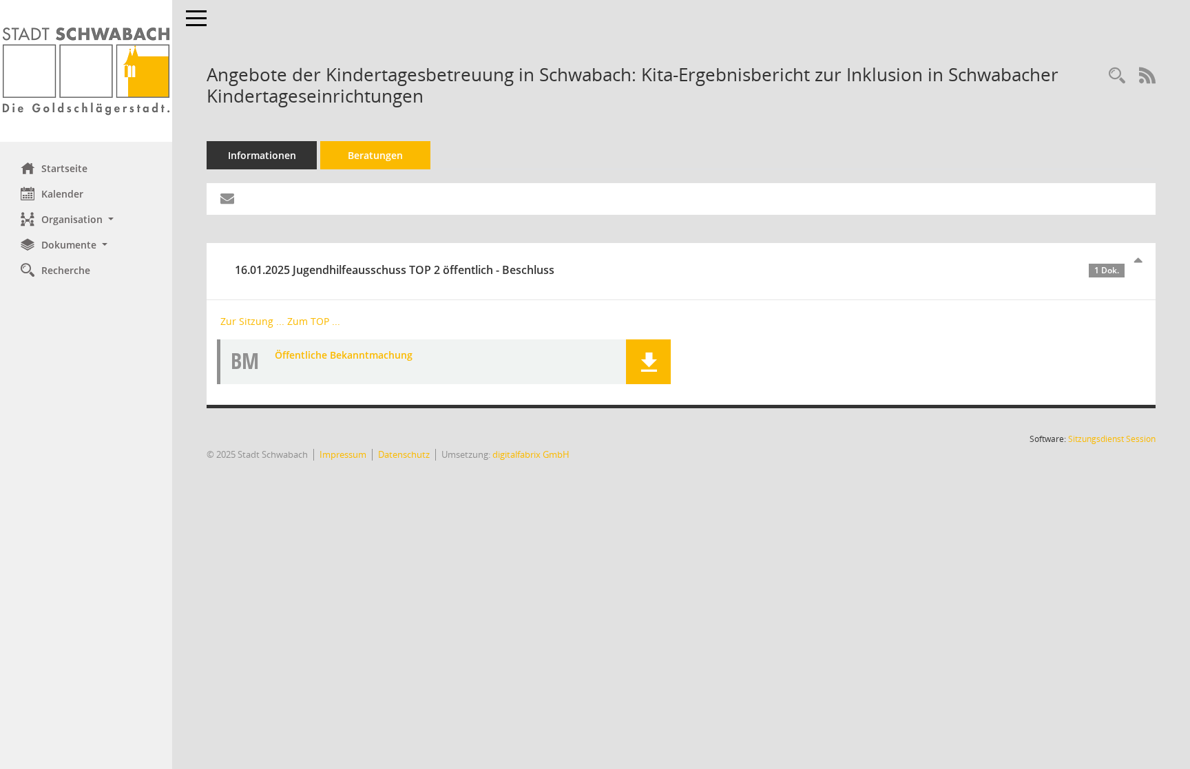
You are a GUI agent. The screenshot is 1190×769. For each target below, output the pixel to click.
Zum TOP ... (313, 321)
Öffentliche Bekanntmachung (344, 354)
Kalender (62, 193)
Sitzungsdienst (1112, 439)
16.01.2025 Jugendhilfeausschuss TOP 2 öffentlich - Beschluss (677, 269)
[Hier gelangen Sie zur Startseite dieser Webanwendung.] (86, 71)
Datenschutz (404, 454)
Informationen (262, 155)
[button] (86, 219)
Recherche (65, 270)
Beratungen (375, 155)
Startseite (64, 168)
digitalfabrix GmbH (531, 454)
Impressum (343, 454)
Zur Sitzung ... (252, 321)
